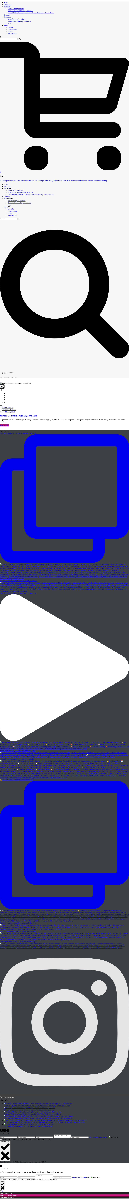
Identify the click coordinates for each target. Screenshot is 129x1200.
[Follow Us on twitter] (7, 1131)
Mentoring (7, 5)
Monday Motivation (9, 410)
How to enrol (12, 34)
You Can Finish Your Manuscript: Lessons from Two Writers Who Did (28, 1126)
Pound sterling (8, 1197)
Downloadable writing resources (19, 21)
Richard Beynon (7, 408)
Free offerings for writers (16, 19)
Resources (7, 17)
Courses (7, 15)
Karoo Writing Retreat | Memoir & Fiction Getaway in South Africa (31, 13)
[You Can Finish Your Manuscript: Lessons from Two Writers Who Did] (29, 1124)
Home (6, 3)
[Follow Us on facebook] (1, 1131)
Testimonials (12, 29)
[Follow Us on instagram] (4, 1131)
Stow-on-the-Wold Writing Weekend (20, 11)
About (6, 25)
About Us (11, 27)
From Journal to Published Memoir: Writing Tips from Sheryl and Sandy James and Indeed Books (38, 1118)
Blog (9, 23)
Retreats (7, 7)
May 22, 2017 (10, 412)
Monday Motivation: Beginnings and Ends (18, 416)
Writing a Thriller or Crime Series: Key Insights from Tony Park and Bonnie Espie (32, 1114)
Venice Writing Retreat (16, 9)
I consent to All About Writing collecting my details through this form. (26, 1139)
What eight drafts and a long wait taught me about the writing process (29, 1110)
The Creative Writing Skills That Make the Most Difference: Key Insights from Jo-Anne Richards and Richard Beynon (44, 1122)
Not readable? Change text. (98, 1137)
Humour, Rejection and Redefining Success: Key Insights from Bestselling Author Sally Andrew (37, 1106)
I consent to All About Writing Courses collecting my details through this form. (29, 1179)
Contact (10, 31)
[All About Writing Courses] (53, 181)
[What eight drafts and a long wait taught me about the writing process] (29, 1108)
